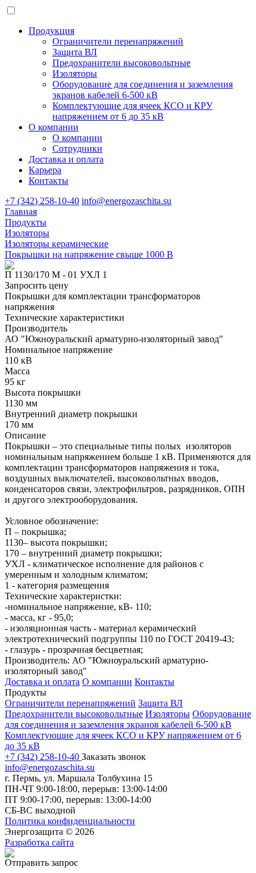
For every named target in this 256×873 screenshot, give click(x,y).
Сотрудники (77, 148)
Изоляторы (167, 714)
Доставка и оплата (66, 159)
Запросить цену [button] (36, 285)
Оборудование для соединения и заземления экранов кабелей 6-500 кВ (128, 719)
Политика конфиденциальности (70, 821)
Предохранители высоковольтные (74, 714)
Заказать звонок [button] (114, 757)
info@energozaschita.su (126, 201)
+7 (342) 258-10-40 (42, 201)
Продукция (51, 31)
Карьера (45, 170)
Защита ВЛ (160, 703)
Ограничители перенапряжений (70, 703)
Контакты (48, 181)
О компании (54, 127)
